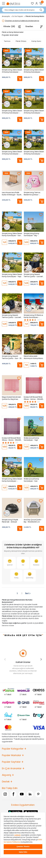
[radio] (10, 563)
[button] (41, 659)
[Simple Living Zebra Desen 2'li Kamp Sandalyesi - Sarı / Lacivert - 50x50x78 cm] (12, 140)
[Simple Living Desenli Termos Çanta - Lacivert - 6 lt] (12, 303)
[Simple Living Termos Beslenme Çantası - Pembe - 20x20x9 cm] (34, 181)
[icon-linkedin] (30, 794)
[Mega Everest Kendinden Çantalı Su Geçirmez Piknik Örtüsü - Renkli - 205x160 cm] (12, 385)
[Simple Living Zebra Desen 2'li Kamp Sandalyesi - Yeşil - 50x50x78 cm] (34, 58)
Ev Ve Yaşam (17, 16)
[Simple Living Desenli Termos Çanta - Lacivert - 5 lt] (34, 263)
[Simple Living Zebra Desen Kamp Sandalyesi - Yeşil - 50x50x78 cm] (12, 263)
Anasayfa (6, 16)
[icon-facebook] (13, 794)
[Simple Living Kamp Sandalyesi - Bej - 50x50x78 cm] (34, 222)
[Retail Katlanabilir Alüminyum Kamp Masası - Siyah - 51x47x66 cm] (34, 344)
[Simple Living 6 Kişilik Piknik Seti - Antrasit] (12, 508)
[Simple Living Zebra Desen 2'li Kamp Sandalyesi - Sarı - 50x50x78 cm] (12, 99)
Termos (7, 41)
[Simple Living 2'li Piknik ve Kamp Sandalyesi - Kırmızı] (34, 303)
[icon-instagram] (5, 794)
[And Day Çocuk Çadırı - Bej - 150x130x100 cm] (34, 508)
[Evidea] (13, 3)
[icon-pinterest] (38, 794)
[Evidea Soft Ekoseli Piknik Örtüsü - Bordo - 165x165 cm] (12, 426)
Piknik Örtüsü (21, 41)
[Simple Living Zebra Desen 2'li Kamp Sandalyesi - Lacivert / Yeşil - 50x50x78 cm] (12, 58)
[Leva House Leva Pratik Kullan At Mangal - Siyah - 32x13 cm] (12, 181)
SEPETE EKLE (19, 78)
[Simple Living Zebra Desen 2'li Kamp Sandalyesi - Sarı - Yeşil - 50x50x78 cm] (34, 99)
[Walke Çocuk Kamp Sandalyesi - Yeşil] (34, 426)
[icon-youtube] (22, 794)
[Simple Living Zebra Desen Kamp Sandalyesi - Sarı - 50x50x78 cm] (12, 222)
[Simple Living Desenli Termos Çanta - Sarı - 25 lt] (12, 344)
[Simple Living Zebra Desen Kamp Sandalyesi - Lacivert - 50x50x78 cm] (12, 467)
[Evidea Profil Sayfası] (36, 3)
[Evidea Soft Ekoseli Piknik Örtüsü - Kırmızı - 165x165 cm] (34, 385)
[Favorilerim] (32, 3)
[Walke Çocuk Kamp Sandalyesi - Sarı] (34, 467)
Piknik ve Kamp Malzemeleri (12, 32)
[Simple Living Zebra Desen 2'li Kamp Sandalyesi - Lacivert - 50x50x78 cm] (34, 140)
